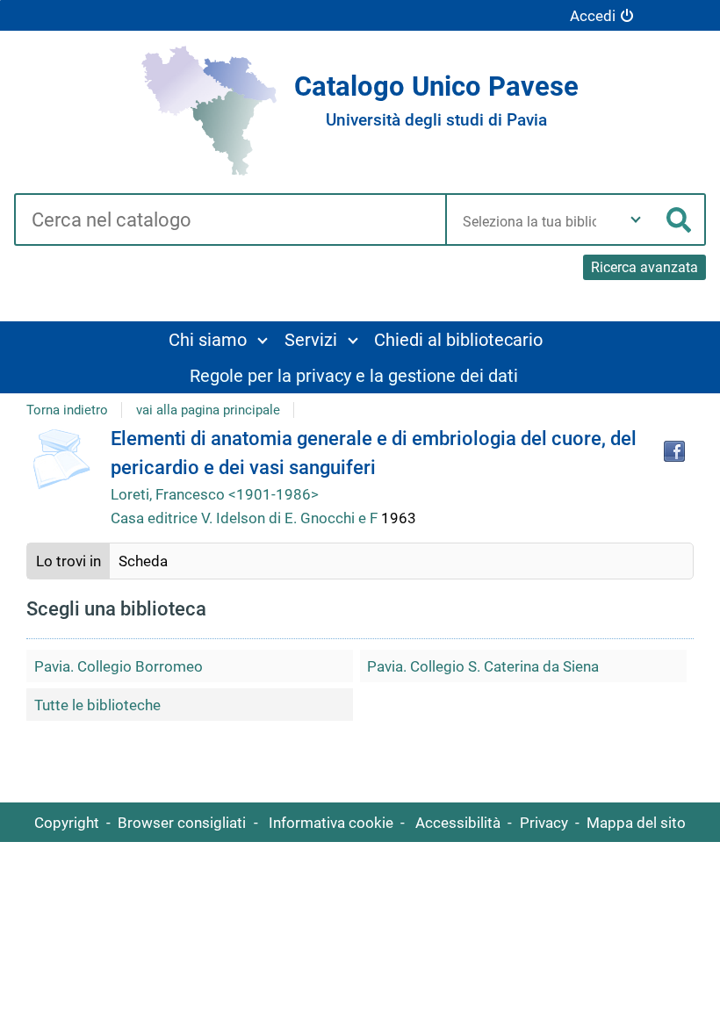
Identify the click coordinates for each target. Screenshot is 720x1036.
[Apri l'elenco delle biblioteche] (635, 219)
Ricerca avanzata (644, 267)
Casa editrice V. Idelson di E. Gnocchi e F (246, 518)
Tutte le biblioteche (97, 705)
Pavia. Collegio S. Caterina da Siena (483, 666)
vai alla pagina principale (208, 410)
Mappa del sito (636, 822)
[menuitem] (217, 339)
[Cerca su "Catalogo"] (229, 221)
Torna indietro (67, 410)
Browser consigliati (182, 822)
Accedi (593, 16)
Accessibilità (457, 822)
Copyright (66, 822)
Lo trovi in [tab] (68, 561)
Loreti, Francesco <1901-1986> (215, 494)
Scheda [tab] (143, 561)
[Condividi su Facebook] (674, 451)
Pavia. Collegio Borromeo (118, 666)
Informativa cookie (331, 822)
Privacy (544, 822)
